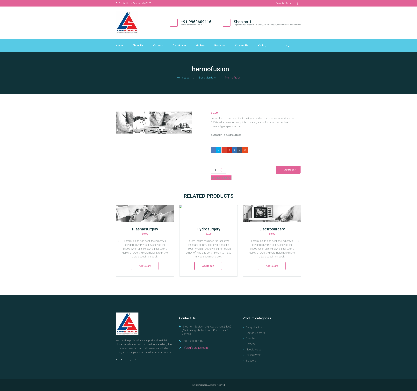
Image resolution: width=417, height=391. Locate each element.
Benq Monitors (207, 77)
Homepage (183, 77)
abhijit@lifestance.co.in (191, 25)
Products (219, 45)
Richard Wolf (253, 355)
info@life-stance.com (195, 347)
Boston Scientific (256, 332)
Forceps (251, 344)
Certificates (180, 45)
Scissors (251, 360)
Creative (250, 338)
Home (119, 45)
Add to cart (290, 169)
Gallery (200, 45)
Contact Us (241, 45)
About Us (138, 45)
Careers (158, 45)
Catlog (262, 45)
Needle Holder (254, 349)
